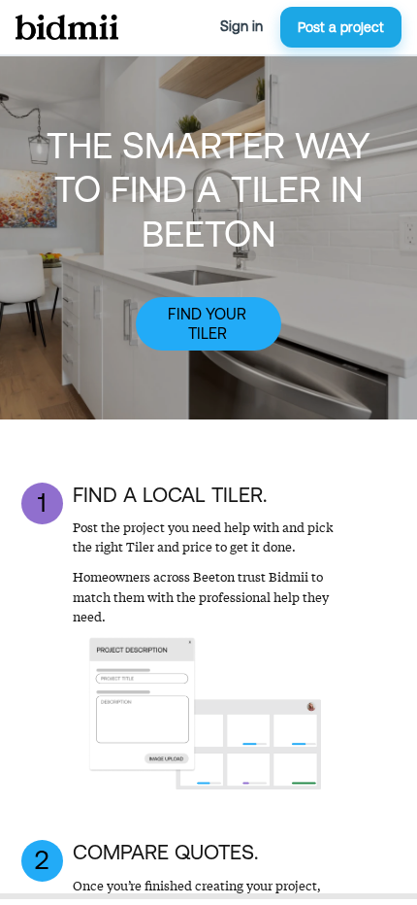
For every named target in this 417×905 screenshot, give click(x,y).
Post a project (341, 27)
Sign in (241, 26)
